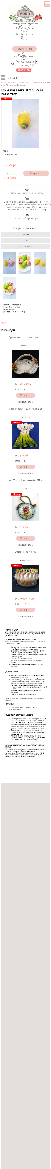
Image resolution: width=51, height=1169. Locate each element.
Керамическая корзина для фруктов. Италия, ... (25, 337)
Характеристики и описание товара (25, 228)
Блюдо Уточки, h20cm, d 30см (25, 552)
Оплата (25, 240)
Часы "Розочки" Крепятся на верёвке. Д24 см (25, 480)
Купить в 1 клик (10, 178)
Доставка (25, 234)
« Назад (3, 323)
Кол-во (6, 173)
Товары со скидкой (25, 246)
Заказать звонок (24, 48)
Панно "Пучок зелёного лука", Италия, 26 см (25, 408)
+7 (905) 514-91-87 (24, 34)
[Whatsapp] (24, 40)
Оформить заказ (23, 70)
